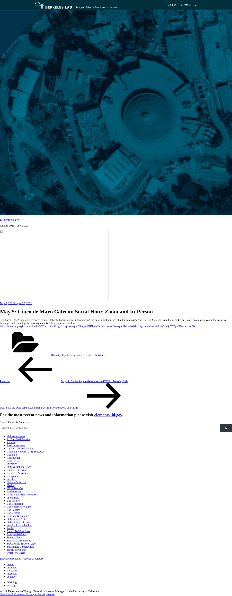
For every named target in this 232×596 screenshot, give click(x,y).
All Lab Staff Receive (18, 439)
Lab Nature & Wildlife (19, 506)
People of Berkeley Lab (19, 525)
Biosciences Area (16, 445)
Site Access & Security (19, 540)
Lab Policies (13, 509)
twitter (10, 564)
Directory (186, 5)
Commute (12, 454)
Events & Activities (94, 355)
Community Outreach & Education (25, 451)
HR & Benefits (15, 488)
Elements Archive (9, 219)
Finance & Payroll (16, 482)
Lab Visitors (13, 512)
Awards (11, 442)
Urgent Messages (16, 552)
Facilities (11, 479)
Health (10, 485)
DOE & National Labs (19, 466)
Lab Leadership (15, 503)
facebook (12, 573)
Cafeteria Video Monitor (20, 448)
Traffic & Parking (16, 549)
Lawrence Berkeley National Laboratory (21, 558)
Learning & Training (18, 516)
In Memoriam (14, 491)
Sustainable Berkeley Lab (20, 546)
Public (10, 528)
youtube (11, 576)
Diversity (56, 355)
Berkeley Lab (53, 5)
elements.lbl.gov (108, 415)
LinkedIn (12, 570)
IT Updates (13, 497)
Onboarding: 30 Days (18, 522)
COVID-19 (13, 460)
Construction (14, 457)
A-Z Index (172, 5)
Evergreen (12, 476)
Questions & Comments (13, 594)
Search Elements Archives (14, 422)
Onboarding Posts (16, 519)
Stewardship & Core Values (22, 543)
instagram (12, 567)
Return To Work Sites (18, 531)
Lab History (13, 500)
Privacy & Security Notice (40, 594)
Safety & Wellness (16, 534)
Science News (14, 537)
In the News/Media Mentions (22, 494)
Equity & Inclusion (72, 355)
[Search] (226, 428)
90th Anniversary (16, 436)
